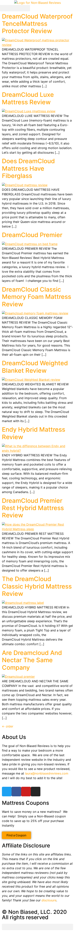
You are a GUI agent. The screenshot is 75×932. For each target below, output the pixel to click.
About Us (14, 737)
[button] (15, 8)
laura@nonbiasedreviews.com (46, 773)
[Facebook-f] (16, 791)
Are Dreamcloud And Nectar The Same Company (32, 660)
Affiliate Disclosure (26, 845)
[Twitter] (7, 791)
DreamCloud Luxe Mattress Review (28, 98)
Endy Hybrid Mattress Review (33, 433)
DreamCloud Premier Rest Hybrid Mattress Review (33, 508)
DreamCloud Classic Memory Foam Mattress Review (36, 297)
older (7, 726)
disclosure (49, 900)
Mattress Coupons (25, 803)
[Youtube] (26, 791)
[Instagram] (35, 791)
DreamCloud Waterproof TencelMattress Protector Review (37, 24)
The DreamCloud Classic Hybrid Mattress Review (37, 586)
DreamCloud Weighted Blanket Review (35, 366)
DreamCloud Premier (32, 235)
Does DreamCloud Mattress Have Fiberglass (28, 168)
